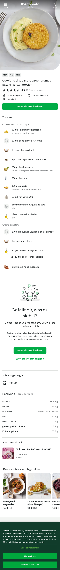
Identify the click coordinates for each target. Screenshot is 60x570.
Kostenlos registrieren (29, 106)
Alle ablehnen (30, 556)
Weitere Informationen (30, 358)
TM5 (18, 75)
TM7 (5, 75)
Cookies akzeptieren (30, 564)
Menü (6, 7)
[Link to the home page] (30, 5)
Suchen (54, 7)
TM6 (11, 75)
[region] (30, 546)
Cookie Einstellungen (30, 548)
